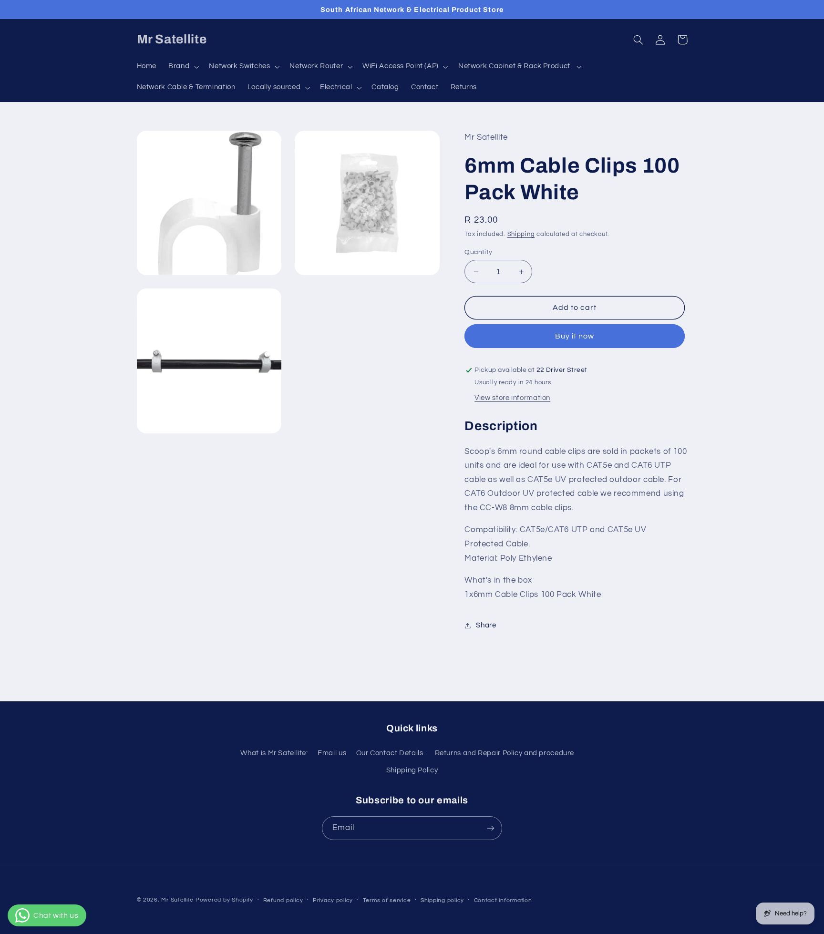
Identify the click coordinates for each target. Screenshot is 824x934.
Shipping (521, 234)
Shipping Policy (412, 770)
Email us (332, 753)
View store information (512, 397)
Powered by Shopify (224, 900)
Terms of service (387, 900)
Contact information (503, 900)
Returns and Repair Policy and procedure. (505, 753)
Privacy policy (333, 900)
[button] (183, 66)
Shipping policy (442, 900)
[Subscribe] (491, 828)
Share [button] (486, 625)
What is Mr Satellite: (274, 753)
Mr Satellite (177, 900)
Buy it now (575, 336)
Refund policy (283, 900)
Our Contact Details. (390, 753)
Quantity (478, 252)
